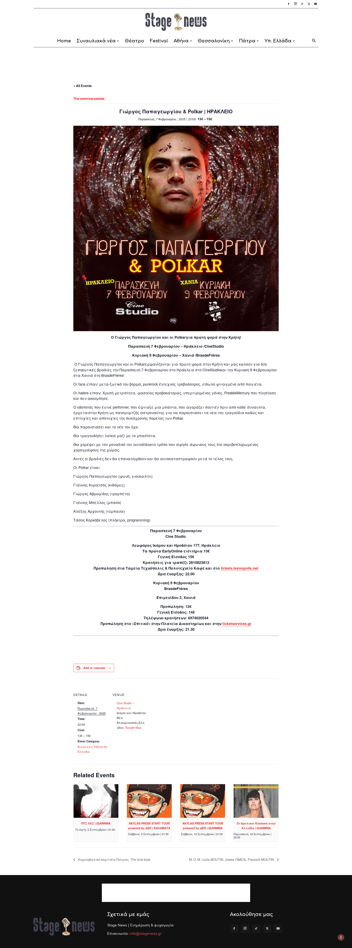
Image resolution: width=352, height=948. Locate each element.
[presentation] (96, 801)
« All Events (82, 85)
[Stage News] (176, 22)
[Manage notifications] (341, 937)
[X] (309, 4)
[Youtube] (315, 4)
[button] (314, 41)
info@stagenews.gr (145, 934)
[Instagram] (295, 4)
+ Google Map (132, 727)
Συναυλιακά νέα (96, 41)
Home (64, 41)
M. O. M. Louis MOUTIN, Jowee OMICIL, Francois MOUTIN (232, 859)
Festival (159, 41)
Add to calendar (94, 668)
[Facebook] (289, 4)
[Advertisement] (176, 61)
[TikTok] (302, 4)
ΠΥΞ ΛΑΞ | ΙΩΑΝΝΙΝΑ (95, 823)
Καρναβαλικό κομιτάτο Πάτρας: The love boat (113, 859)
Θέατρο (134, 41)
